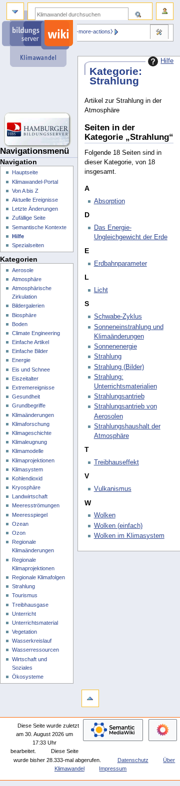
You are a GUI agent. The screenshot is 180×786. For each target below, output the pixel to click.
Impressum (112, 769)
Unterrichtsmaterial (35, 623)
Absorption (109, 201)
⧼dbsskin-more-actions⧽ (84, 31)
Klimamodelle (28, 451)
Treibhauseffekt (116, 462)
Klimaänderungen (33, 415)
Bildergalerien (28, 306)
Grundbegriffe (29, 405)
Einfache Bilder (30, 351)
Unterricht (24, 614)
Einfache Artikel (30, 342)
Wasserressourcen (35, 650)
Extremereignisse (33, 388)
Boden (20, 324)
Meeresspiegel (30, 515)
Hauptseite (25, 172)
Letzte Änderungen (35, 209)
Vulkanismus (113, 488)
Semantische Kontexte (39, 227)
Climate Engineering (36, 333)
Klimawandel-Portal (35, 182)
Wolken (105, 515)
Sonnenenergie (115, 346)
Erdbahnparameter (120, 263)
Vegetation (24, 632)
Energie (21, 360)
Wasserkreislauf (32, 641)
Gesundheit (26, 396)
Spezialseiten (28, 245)
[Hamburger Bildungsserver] (39, 130)
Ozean (20, 524)
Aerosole (23, 270)
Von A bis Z (25, 191)
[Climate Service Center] (39, 90)
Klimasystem (27, 469)
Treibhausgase (30, 605)
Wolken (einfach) (118, 525)
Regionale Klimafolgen (38, 577)
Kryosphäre (26, 487)
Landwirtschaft (30, 496)
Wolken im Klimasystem (129, 535)
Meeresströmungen (36, 505)
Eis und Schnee (31, 370)
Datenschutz (133, 760)
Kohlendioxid (27, 478)
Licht (101, 290)
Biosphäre (24, 315)
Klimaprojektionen (33, 460)
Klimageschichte (32, 433)
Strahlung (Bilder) (119, 367)
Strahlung (108, 356)
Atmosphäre (27, 279)
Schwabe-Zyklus (118, 316)
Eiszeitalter (25, 379)
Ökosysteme (28, 677)
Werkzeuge (159, 33)
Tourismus (25, 595)
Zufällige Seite (29, 218)
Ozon (19, 533)
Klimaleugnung (29, 442)
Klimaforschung (31, 424)
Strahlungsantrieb (119, 396)
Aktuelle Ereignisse (35, 200)
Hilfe (167, 60)
